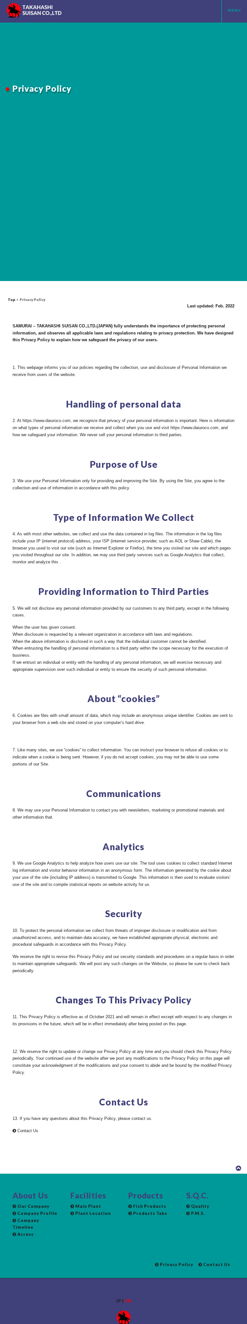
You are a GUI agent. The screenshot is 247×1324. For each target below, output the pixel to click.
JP (118, 1300)
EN (128, 1300)
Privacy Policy (176, 1264)
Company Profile (36, 1213)
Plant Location (92, 1213)
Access (25, 1234)
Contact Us (27, 1130)
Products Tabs (149, 1213)
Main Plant (87, 1206)
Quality (199, 1206)
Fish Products (149, 1206)
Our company (33, 1206)
